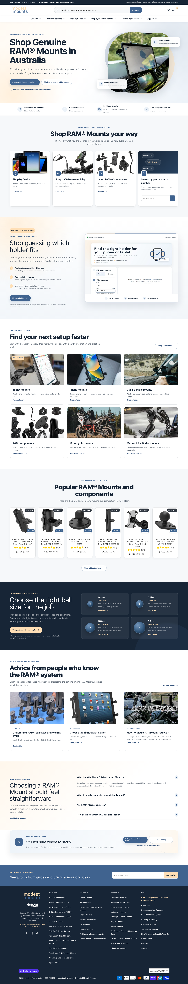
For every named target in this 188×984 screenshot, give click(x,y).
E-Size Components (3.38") (60, 917)
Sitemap (144, 948)
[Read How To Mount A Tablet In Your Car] (151, 708)
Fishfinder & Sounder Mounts (92, 934)
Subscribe (171, 875)
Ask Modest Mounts (18, 818)
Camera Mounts (86, 929)
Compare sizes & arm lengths (24, 630)
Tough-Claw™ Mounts (58, 948)
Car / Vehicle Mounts (119, 898)
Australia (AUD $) (157, 971)
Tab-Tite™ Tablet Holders (59, 931)
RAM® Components (57, 898)
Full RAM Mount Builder (151, 915)
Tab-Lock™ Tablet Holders (60, 936)
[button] (36, 19)
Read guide (17, 746)
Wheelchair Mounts (118, 948)
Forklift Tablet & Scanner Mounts (93, 939)
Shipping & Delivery (149, 920)
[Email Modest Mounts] (28, 933)
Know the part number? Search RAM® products (32, 90)
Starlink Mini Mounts (88, 920)
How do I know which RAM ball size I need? (127, 814)
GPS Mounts (85, 924)
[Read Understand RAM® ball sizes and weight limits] (37, 708)
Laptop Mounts (86, 915)
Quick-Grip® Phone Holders (60, 926)
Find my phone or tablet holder (56, 82)
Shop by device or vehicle (23, 82)
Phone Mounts (86, 898)
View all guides (169, 685)
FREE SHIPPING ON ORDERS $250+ (22, 2)
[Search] (172, 198)
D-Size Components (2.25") (60, 912)
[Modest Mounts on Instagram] (37, 933)
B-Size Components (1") (59, 902)
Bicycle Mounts (117, 922)
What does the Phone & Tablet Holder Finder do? (127, 777)
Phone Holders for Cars (120, 902)
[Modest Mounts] (20, 10)
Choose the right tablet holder (88, 732)
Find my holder (18, 298)
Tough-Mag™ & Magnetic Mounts (62, 953)
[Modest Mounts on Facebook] (32, 933)
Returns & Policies (148, 924)
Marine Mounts (117, 926)
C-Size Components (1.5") (59, 907)
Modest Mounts (31, 978)
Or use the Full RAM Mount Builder (148, 845)
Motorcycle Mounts (118, 912)
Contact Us (145, 905)
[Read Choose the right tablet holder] (94, 708)
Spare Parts (54, 963)
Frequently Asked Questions (152, 910)
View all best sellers (92, 568)
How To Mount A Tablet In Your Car (147, 732)
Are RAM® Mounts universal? (127, 804)
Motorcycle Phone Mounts (121, 917)
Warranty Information (149, 929)
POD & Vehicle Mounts (120, 944)
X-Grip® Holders (56, 922)
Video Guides (146, 939)
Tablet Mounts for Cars (120, 907)
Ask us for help (161, 840)
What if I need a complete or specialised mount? (127, 795)
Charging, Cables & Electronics (61, 958)
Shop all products (165, 346)
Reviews (144, 944)
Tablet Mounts (85, 902)
